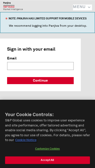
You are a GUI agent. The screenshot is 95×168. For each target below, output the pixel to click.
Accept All (47, 160)
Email (11, 58)
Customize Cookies (47, 148)
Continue (40, 80)
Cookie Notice (25, 140)
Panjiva (13, 6)
